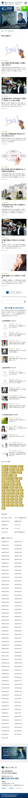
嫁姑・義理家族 (10, 481)
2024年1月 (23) (17, 595)
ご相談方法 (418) (5, 521)
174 (18, 292)
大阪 (3, 496)
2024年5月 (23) (17, 588)
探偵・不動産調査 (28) (19, 532)
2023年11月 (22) (18, 598)
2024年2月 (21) (5, 595)
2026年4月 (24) (5, 548)
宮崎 (16, 505)
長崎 (8, 505)
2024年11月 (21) (18, 577)
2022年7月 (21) (17, 627)
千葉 (3, 490)
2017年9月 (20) (18, 730)
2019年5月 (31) (17, 695)
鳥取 (12, 499)
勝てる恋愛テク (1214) (7, 517)
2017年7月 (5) (17, 734)
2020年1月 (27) (17, 680)
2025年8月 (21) (5, 563)
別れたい (20, 466)
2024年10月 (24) (5, 580)
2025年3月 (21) (17, 570)
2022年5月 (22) (17, 630)
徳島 (20, 499)
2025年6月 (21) (5, 566)
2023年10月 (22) (5, 602)
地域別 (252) (4, 524)
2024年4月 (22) (5, 591)
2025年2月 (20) (5, 573)
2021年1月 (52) (17, 659)
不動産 (17, 481)
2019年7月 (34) (18, 691)
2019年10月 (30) (5, 688)
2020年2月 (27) (5, 680)
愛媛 (12, 502)
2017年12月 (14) (5, 727)
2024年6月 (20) (5, 588)
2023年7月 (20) (17, 606)
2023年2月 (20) (5, 616)
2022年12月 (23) (5, 620)
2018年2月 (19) (5, 723)
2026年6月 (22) (5, 545)
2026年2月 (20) (5, 552)
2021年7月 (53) (17, 648)
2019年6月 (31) (5, 695)
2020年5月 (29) (18, 673)
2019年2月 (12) (5, 702)
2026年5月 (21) (17, 545)
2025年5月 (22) (17, 566)
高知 (16, 502)
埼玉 (20, 487)
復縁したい (5, 469)
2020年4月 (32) (5, 677)
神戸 (12, 496)
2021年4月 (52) (5, 655)
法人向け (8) (4, 532)
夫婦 (3, 481)
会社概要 (4, 788)
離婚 (15, 475)
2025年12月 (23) (5, 555)
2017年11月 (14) (18, 727)
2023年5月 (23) (17, 609)
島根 (16, 499)
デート (10, 475)
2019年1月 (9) (17, 702)
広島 (8, 499)
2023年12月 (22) (5, 598)
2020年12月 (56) (5, 663)
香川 (8, 502)
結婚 (20, 478)
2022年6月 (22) (5, 630)
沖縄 (3, 508)
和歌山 (21, 496)
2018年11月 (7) (17, 705)
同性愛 (12, 484)
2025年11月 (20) (18, 555)
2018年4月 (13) (5, 720)
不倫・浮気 (4, 472)
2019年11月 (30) (18, 684)
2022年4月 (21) (5, 634)
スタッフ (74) (17, 524)
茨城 (8, 490)
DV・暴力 (18, 484)
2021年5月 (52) (17, 652)
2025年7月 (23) (17, 563)
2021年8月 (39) (5, 648)
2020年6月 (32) (5, 673)
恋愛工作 (12, 469)
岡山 (3, 499)
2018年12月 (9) (5, 705)
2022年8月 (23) (5, 627)
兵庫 (8, 496)
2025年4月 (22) (5, 570)
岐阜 (9, 493)
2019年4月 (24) (5, 698)
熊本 (20, 502)
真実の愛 (4, 475)
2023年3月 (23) (17, 613)
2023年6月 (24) (5, 609)
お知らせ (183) (5, 528)
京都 (21, 493)
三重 (13, 493)
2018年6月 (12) (5, 716)
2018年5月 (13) (17, 716)
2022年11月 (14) (18, 620)
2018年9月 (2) (17, 709)
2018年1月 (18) (18, 723)
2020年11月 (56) (18, 663)
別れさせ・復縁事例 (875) (20, 517)
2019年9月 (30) (18, 688)
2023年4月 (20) (5, 613)
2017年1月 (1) (5, 737)
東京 (16, 487)
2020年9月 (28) (18, 666)
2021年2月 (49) (5, 659)
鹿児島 (21, 505)
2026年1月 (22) (17, 552)
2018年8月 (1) (5, 713)
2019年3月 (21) (17, 698)
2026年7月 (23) (17, 541)
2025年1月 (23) (17, 573)
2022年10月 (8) (5, 623)
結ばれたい (12, 472)
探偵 (17, 469)
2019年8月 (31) (5, 691)
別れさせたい (13, 466)
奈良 (16, 496)
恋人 (16, 478)
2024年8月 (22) (5, 584)
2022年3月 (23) (17, 634)
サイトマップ (19, 788)
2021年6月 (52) (5, 652)
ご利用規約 (10, 788)
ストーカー (5, 487)
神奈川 (12, 490)
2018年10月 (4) (5, 709)
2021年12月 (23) (5, 641)
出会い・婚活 (5, 484)
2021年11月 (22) (18, 641)
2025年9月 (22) (17, 559)
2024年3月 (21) (17, 591)
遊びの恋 (19, 472)
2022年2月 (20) (5, 638)
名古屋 (4, 493)
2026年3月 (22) (17, 548)
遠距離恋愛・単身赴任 (7, 478)
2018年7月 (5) (17, 713)
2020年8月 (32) (5, 670)
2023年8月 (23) (5, 606)
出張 (21, 469)
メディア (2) (17, 528)
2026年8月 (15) (5, 541)
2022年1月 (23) (17, 638)
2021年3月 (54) (17, 655)
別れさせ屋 (5, 466)
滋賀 (17, 493)
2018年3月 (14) (18, 720)
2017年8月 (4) (5, 734)
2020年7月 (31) (17, 670)
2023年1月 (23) (17, 616)
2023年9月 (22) (17, 602)
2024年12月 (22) (5, 577)
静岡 (17, 490)
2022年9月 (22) (17, 623)
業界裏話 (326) (17, 521)
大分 (12, 505)
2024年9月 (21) (18, 580)
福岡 (3, 505)
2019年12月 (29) (5, 684)
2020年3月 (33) (17, 677)
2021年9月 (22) (17, 645)
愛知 (21, 490)
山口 (3, 502)
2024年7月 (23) (17, 584)
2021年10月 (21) (5, 645)
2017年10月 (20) (5, 730)
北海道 (11, 487)
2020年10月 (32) (5, 666)
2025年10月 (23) (5, 559)
